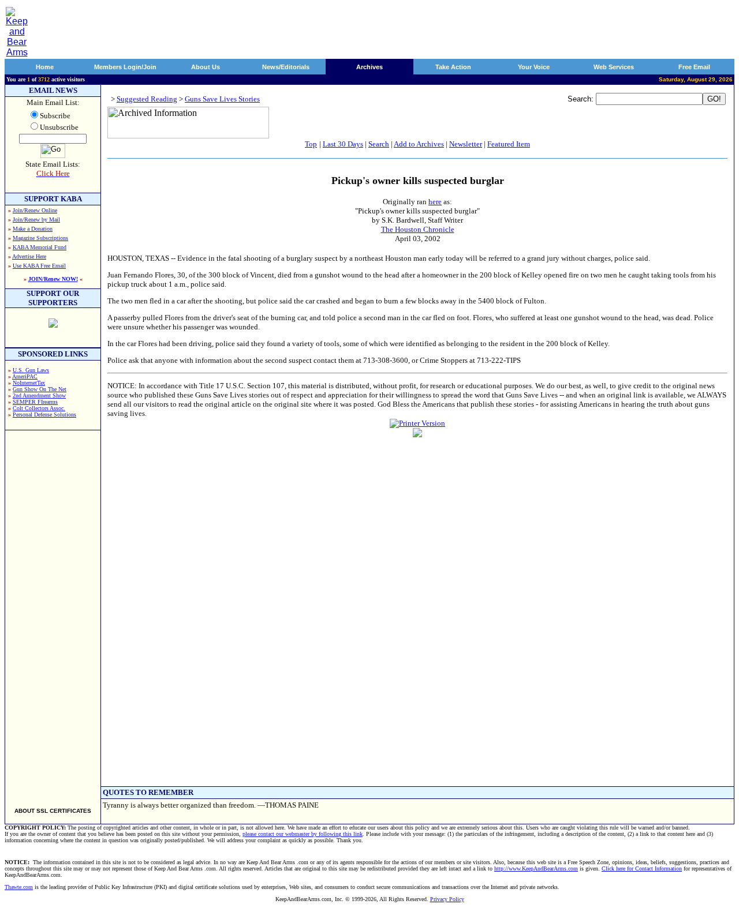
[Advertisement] (53, 614)
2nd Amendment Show (39, 395)
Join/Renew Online (35, 210)
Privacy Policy (447, 899)
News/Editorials (285, 66)
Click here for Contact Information (642, 868)
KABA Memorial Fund (39, 247)
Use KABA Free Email (39, 265)
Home (45, 66)
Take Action (453, 66)
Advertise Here (29, 256)
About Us (205, 66)
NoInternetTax (29, 383)
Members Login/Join (125, 66)
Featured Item (508, 144)
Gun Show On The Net (39, 389)
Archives (369, 66)
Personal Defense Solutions (44, 414)
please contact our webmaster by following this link (302, 834)
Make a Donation (33, 229)
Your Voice (534, 66)
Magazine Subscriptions (40, 238)
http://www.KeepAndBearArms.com (536, 868)
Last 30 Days (343, 144)
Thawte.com (19, 887)
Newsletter (465, 144)
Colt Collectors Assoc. (39, 408)
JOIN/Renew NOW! (53, 279)
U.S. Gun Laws (31, 370)
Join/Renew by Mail (36, 219)
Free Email (694, 66)
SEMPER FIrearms (35, 402)
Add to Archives (419, 144)
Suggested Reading (147, 99)
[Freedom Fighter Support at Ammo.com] (53, 324)
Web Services (614, 66)
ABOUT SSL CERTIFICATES (52, 811)
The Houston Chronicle (417, 229)
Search (378, 144)
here (435, 201)
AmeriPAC (25, 376)
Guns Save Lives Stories (222, 99)
